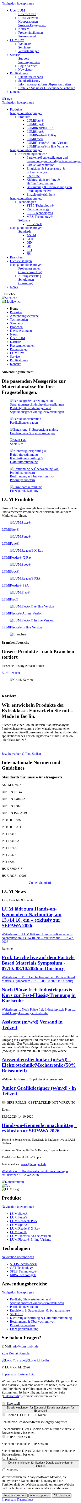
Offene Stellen (31, 753)
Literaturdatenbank (30, 77)
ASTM (31, 235)
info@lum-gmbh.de (25, 1346)
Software (24, 220)
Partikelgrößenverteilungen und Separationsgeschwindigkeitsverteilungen (54, 159)
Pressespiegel (27, 36)
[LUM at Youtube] (13, 1360)
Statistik (12, 1458)
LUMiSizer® (35, 120)
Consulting (25, 283)
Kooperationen (28, 21)
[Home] (7, 98)
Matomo (12, 1470)
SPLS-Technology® (40, 213)
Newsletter (25, 69)
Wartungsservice (29, 62)
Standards (24, 231)
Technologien (27, 202)
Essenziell (13, 1403)
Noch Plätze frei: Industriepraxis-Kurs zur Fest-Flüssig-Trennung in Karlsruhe (39, 995)
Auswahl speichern (14, 1495)
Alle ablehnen (62, 1495)
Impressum (9, 1374)
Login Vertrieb (27, 66)
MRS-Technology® (40, 216)
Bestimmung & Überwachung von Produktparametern (49, 188)
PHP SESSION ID (19, 1436)
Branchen (16, 257)
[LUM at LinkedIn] (37, 1360)
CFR (30, 239)
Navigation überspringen (18, 3)
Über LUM (17, 10)
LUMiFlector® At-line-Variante (47, 142)
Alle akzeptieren (39, 1495)
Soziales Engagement (32, 25)
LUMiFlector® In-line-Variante (47, 146)
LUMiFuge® (35, 124)
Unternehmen (27, 14)
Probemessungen (29, 268)
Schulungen (26, 279)
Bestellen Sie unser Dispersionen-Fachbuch (46, 88)
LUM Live (17, 40)
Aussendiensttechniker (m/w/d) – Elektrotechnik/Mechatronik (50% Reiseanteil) (39, 1065)
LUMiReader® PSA (40, 128)
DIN (30, 242)
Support (23, 58)
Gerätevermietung (30, 272)
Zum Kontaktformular (16, 1353)
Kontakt (15, 91)
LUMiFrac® (35, 139)
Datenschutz (26, 1374)
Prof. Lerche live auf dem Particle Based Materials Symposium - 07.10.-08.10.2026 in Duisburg (38, 963)
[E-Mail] (13, 1182)
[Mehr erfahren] (20, 522)
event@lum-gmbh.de (33, 1164)
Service (15, 54)
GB (29, 246)
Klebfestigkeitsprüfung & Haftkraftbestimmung (43, 181)
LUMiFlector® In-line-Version (22, 627)
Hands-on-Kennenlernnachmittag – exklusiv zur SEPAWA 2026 (39, 1128)
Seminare (24, 47)
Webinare (24, 43)
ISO (29, 250)
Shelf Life (33, 176)
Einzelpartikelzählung (41, 194)
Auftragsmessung (29, 276)
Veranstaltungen (28, 51)
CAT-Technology (38, 209)
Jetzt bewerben (11, 753)
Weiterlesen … (38, 937)
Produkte (16, 109)
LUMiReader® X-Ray (41, 135)
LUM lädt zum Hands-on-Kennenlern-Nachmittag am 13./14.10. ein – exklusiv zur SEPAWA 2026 (31, 917)
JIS (29, 253)
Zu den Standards (40, 882)
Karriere (23, 29)
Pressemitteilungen (30, 32)
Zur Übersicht (11, 672)
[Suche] (9, 298)
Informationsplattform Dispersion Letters (44, 84)
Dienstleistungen (21, 261)
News (14, 287)
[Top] (6, 1185)
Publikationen (19, 73)
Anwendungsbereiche (32, 154)
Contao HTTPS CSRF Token (26, 1415)
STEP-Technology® (40, 205)
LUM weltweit (28, 18)
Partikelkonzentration (40, 165)
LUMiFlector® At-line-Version (22, 613)
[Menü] (11, 301)
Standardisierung (29, 80)
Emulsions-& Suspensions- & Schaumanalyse (46, 170)
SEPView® (34, 224)
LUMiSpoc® (35, 131)
